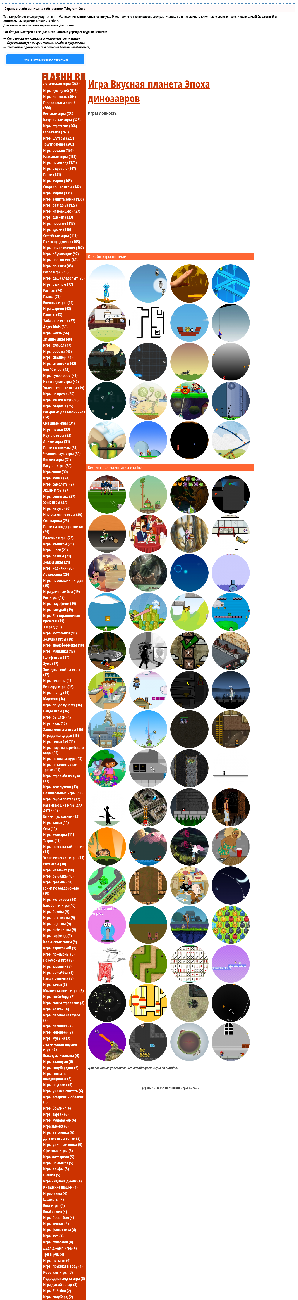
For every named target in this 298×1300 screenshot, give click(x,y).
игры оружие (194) (58, 150)
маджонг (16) (54, 698)
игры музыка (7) (56, 1038)
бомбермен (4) (55, 1211)
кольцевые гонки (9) (60, 941)
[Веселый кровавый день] (231, 942)
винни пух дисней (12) (61, 816)
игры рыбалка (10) (58, 876)
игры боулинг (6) (57, 1108)
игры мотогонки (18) (60, 633)
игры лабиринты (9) (59, 929)
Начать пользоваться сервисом (45, 59)
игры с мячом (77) (58, 284)
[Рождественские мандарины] (231, 379)
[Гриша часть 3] (189, 707)
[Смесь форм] (107, 418)
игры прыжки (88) (58, 265)
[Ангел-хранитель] (231, 707)
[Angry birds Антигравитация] (189, 629)
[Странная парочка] (189, 903)
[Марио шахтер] (189, 418)
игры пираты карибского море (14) (63, 750)
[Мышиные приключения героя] (148, 1059)
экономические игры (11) (63, 857)
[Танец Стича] (107, 590)
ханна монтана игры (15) (63, 729)
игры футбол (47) (57, 345)
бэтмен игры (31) (57, 459)
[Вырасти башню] (148, 942)
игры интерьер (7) (58, 1032)
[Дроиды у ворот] (231, 668)
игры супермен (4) (58, 1242)
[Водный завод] (231, 457)
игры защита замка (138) (63, 199)
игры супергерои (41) (60, 375)
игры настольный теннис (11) (63, 849)
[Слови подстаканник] (189, 301)
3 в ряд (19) (52, 626)
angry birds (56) (55, 326)
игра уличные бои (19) (61, 591)
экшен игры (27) (56, 490)
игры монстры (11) (58, 834)
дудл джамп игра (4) (60, 1248)
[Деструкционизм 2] (148, 786)
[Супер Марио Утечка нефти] (231, 418)
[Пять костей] (189, 981)
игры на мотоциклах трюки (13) (60, 767)
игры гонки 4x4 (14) (59, 741)
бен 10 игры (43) (56, 369)
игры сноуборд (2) (58, 1296)
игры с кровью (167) (59, 168)
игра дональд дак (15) (61, 735)
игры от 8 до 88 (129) (60, 205)
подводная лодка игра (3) (64, 1278)
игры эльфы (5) (56, 1168)
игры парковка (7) (58, 1026)
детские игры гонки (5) (61, 1138)
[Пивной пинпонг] (231, 864)
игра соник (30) (55, 471)
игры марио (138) (57, 192)
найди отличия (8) (58, 978)
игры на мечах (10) (58, 870)
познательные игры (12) (63, 792)
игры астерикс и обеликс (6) (63, 1099)
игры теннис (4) (56, 1223)
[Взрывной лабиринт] (148, 1020)
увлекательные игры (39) (63, 387)
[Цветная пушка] (231, 1020)
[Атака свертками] (107, 379)
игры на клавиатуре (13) (62, 758)
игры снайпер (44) (58, 357)
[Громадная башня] (189, 825)
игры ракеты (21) (57, 555)
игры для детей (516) (60, 90)
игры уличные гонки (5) (62, 1144)
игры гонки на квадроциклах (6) (57, 1076)
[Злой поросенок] (148, 747)
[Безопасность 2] (231, 512)
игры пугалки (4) (56, 1260)
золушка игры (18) (58, 639)
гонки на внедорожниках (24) (63, 529)
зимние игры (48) (57, 339)
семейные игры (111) (60, 235)
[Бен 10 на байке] (107, 551)
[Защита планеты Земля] (189, 1059)
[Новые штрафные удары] (107, 512)
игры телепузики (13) (60, 786)
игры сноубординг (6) (61, 1067)
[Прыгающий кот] (189, 379)
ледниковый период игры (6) (60, 1047)
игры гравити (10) (57, 882)
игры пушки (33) (56, 429)
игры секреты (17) (58, 680)
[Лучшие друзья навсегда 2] (231, 747)
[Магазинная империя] (107, 747)
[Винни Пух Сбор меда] (189, 551)
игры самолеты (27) (59, 484)
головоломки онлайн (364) (60, 105)
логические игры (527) (61, 83)
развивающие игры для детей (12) (62, 807)
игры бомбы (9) (56, 911)
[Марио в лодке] (148, 864)
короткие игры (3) (58, 1272)
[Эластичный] (189, 590)
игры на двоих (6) (57, 1084)
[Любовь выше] (107, 340)
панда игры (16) (56, 711)
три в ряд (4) (53, 1254)
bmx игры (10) (54, 863)
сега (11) (50, 828)
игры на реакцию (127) (61, 211)
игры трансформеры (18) (63, 645)
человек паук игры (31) (62, 453)
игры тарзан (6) (56, 1114)
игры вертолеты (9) (59, 917)
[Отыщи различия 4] (231, 825)
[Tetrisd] (107, 457)
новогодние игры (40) (61, 381)
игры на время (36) (58, 393)
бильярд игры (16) (58, 686)
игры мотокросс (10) (59, 899)
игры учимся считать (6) (63, 1090)
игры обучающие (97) (61, 253)
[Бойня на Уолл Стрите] (148, 668)
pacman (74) (52, 290)
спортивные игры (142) (62, 186)
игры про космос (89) (60, 259)
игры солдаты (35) (58, 405)
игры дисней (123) (58, 217)
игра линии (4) (55, 1193)
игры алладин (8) (57, 966)
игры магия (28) (56, 478)
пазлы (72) (52, 296)
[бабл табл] (231, 590)
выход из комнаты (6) (61, 1055)
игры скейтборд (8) (59, 996)
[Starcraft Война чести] (189, 747)
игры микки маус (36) (61, 400)
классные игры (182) (60, 156)
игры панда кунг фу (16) (62, 704)
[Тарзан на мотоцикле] (107, 864)
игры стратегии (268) (60, 125)
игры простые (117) (59, 223)
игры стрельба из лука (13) (61, 778)
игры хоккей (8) (56, 1008)
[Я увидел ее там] (231, 786)
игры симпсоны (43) (59, 363)
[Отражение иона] (148, 379)
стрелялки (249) (56, 132)
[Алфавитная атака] (148, 301)
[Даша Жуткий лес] (107, 786)
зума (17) (50, 663)
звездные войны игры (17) (61, 672)
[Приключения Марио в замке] (231, 1059)
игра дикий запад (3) (60, 1284)
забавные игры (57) (59, 320)
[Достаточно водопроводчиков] (231, 629)
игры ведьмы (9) (57, 923)
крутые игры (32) (57, 435)
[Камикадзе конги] (189, 512)
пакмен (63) (52, 314)
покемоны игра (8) (58, 960)
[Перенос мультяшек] (231, 301)
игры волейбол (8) (58, 972)
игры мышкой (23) (58, 543)
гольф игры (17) (56, 657)
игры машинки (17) (59, 651)
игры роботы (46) (57, 351)
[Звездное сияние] (231, 903)
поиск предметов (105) (61, 241)
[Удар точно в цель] (231, 551)
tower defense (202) (58, 144)
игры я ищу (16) (56, 692)
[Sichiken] (231, 981)
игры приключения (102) (63, 247)
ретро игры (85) (56, 272)
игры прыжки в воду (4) (63, 1266)
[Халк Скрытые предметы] (148, 590)
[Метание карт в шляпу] (107, 981)
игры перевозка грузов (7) (62, 1017)
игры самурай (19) (58, 609)
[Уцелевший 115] (107, 1020)
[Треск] (189, 668)
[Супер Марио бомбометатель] (148, 629)
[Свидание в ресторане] (148, 551)
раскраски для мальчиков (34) (64, 414)
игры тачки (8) (55, 984)
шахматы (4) (53, 1199)
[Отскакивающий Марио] (148, 457)
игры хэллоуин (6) (58, 1061)
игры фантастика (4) (59, 1229)
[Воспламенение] (148, 340)
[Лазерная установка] (148, 418)
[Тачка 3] (107, 903)
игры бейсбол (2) (57, 1290)
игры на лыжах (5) (58, 1162)
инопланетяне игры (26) (62, 514)
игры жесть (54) (56, 332)
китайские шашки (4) (60, 1187)
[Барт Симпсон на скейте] (107, 668)
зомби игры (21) (56, 562)
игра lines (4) (53, 1235)
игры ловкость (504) (59, 96)
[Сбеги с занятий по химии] (107, 707)
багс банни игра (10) (59, 905)
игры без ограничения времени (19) (61, 618)
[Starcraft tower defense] (189, 786)
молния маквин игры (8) (63, 990)
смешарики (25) (56, 520)
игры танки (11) (56, 822)
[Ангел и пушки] (189, 864)
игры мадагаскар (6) (59, 1120)
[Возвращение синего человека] (107, 301)
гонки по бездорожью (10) (61, 890)
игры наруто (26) (56, 508)
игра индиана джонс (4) (62, 1181)
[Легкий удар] (148, 903)
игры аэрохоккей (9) (59, 948)
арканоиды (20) (56, 574)
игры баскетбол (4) (58, 1217)
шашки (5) (51, 1174)
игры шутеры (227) (58, 138)
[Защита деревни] (148, 981)
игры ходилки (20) (58, 568)
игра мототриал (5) (58, 1156)
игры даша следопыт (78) (64, 278)
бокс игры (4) (54, 1205)
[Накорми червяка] (189, 457)
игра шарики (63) (57, 308)
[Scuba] (148, 512)
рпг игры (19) (54, 597)
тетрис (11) (52, 840)
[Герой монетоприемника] (107, 629)
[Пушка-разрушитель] (189, 340)
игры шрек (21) (55, 549)
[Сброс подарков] (148, 825)
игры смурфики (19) (59, 603)
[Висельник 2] (231, 340)
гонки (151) (52, 174)
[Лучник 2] (107, 825)
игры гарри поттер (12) (61, 799)
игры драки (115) (57, 229)
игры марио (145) (57, 180)
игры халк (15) (55, 723)
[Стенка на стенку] (107, 1059)
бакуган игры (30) (57, 465)
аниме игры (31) (56, 441)
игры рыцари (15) (57, 717)
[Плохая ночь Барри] (148, 707)
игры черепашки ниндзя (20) (63, 583)
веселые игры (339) (59, 113)
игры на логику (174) (60, 162)
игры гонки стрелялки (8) (63, 1002)
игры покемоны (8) (59, 954)
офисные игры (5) (58, 1150)
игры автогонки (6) (58, 1132)
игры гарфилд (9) (57, 935)
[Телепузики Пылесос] (107, 942)
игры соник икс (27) (59, 496)
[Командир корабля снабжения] (189, 1020)
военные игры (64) (58, 302)
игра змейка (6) (56, 1126)
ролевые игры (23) (58, 537)
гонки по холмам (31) (60, 447)
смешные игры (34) (59, 423)
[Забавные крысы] (189, 942)
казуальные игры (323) (62, 119)
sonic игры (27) (55, 502)
